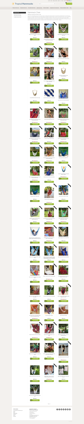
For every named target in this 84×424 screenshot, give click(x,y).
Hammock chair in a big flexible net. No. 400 (35, 396)
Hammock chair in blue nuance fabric (63, 100)
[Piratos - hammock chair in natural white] (49, 274)
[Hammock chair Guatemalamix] (49, 197)
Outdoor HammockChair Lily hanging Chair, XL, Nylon (63, 174)
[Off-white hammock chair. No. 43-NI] (63, 355)
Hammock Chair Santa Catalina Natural (63, 58)
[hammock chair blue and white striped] (35, 76)
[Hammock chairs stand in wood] (63, 194)
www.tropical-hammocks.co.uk (18, 410)
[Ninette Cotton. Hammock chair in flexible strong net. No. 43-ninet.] (49, 374)
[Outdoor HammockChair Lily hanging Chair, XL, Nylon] (63, 172)
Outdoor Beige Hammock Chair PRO (63, 237)
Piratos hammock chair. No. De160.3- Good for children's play (63, 276)
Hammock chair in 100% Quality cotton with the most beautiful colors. (34, 316)
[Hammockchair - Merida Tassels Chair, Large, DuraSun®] (49, 79)
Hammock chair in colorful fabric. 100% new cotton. (35, 296)
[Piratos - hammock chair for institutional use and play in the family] (49, 352)
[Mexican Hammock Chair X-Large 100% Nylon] (35, 352)
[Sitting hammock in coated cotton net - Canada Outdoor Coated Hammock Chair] (35, 236)
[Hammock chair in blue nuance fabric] (63, 98)
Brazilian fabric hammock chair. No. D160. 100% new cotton (49, 238)
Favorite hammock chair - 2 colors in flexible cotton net (63, 335)
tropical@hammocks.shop (33, 416)
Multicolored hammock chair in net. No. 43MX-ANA (63, 35)
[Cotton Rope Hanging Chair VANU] (49, 117)
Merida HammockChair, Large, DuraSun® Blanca (63, 76)
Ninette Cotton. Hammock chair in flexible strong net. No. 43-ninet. (49, 376)
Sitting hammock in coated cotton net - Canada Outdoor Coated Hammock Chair (35, 238)
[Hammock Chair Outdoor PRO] (63, 156)
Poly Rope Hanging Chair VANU (34, 157)
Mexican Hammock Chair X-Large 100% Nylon (35, 35)
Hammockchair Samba (63, 315)
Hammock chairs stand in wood (49, 138)
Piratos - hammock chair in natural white (49, 276)
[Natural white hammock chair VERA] (35, 374)
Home (14, 411)
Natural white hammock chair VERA (35, 376)
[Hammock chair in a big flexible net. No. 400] (35, 393)
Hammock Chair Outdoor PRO (63, 157)
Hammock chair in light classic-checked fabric (35, 277)
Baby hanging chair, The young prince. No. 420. (63, 376)
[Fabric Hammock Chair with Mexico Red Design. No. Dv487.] (63, 294)
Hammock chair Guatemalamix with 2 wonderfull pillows (63, 139)
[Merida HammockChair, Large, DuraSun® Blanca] (63, 73)
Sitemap (14, 416)
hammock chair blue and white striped (34, 77)
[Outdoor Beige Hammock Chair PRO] (63, 236)
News (14, 412)
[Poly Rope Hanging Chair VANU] (35, 156)
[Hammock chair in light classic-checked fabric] (35, 275)
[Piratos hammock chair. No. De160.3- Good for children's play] (63, 274)
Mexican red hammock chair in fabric (34, 334)
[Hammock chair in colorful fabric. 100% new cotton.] (35, 294)
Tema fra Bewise (70, 421)
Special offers (15, 413)
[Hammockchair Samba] (63, 313)
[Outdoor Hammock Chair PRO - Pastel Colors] (35, 255)
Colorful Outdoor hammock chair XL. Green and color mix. (35, 219)
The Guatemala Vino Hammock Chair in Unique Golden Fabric (35, 119)
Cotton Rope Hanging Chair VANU (49, 119)
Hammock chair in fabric (17, 15)
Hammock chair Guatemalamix (49, 199)
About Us (14, 414)
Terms (14, 415)
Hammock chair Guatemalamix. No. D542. (35, 59)
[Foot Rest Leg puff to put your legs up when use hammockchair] (49, 37)
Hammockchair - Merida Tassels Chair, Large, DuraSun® (49, 81)
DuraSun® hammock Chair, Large (35, 97)
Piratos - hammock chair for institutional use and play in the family (49, 354)
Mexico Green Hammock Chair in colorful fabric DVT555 (63, 219)
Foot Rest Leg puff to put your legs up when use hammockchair (49, 39)
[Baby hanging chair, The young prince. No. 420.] (63, 374)
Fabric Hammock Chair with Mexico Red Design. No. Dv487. (63, 296)
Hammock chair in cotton (49, 315)
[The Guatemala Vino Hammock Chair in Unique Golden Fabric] (35, 117)
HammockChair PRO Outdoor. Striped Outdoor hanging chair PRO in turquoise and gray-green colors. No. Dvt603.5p (49, 258)
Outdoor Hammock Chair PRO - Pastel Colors (34, 257)
